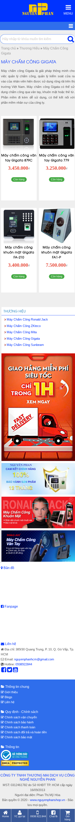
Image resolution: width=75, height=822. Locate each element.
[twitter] (9, 670)
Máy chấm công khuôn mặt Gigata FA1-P (56, 252)
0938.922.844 (38, 816)
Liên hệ (10, 644)
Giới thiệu (11, 692)
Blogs (8, 697)
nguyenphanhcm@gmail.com (34, 659)
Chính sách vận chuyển (20, 717)
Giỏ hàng (67, 818)
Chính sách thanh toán (19, 727)
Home (5, 816)
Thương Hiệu (15, 311)
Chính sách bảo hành (19, 722)
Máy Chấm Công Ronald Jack (27, 319)
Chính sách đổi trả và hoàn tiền (25, 732)
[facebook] (3, 670)
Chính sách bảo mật (18, 737)
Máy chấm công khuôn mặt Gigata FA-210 (19, 252)
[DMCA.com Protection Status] (15, 763)
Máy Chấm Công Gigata (23, 338)
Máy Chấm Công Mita (22, 332)
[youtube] (15, 670)
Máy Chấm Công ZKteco (24, 326)
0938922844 (23, 664)
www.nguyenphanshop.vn (47, 800)
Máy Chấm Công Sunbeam (25, 344)
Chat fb (53, 816)
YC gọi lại (19, 816)
